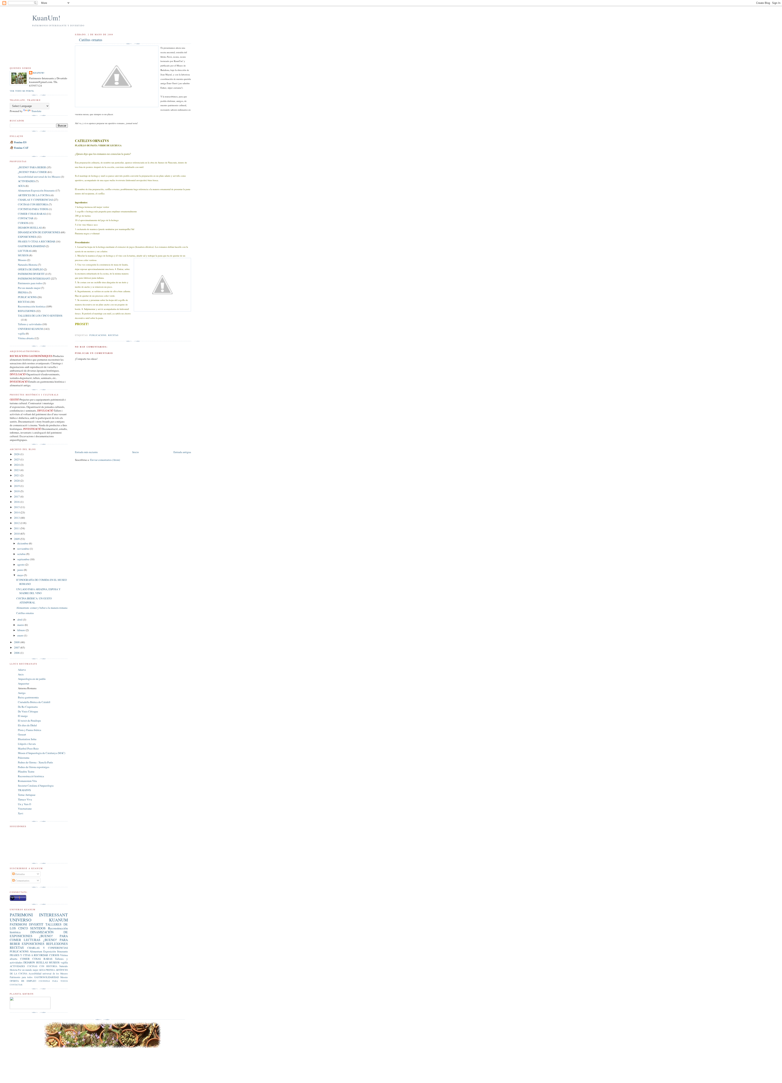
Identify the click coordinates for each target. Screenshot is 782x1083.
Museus (22, 260)
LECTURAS (25, 251)
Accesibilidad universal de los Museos (39, 176)
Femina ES (20, 142)
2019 (17, 486)
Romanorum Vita (27, 781)
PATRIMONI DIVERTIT (31, 274)
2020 (17, 480)
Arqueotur (23, 683)
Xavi (20, 813)
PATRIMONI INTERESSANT (34, 278)
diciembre (23, 543)
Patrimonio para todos (30, 283)
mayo (20, 575)
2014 (17, 512)
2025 (17, 459)
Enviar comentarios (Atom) (105, 460)
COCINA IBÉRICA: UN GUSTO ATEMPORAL (34, 600)
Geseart (22, 734)
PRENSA (23, 292)
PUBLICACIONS (98, 335)
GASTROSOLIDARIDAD (31, 246)
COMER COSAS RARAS (32, 214)
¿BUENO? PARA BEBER (32, 167)
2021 (17, 475)
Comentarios (22, 880)
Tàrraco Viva (25, 799)
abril (20, 619)
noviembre (23, 548)
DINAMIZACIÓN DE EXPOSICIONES (39, 232)
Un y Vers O (24, 804)
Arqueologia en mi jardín (32, 679)
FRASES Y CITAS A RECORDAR (36, 241)
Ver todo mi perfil (22, 90)
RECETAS (113, 335)
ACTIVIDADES (26, 181)
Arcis (21, 674)
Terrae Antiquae (26, 795)
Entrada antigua (182, 452)
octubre (21, 554)
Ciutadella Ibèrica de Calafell (34, 702)
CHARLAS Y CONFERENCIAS (35, 199)
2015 (17, 507)
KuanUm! (46, 17)
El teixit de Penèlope (29, 720)
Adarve (22, 669)
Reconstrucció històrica (31, 776)
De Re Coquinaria (28, 707)
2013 (17, 517)
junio (20, 570)
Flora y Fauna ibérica (29, 730)
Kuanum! (38, 72)
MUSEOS (23, 255)
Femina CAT (21, 148)
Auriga (21, 693)
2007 (17, 647)
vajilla (21, 333)
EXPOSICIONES (27, 237)
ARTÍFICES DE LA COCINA (34, 195)
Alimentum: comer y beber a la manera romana (41, 608)
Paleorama (23, 757)
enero (20, 635)
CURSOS (23, 223)
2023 (17, 470)
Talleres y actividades (30, 324)
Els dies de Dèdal (27, 725)
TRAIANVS (24, 790)
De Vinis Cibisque (28, 711)
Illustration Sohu (27, 739)
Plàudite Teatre (26, 771)
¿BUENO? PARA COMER (32, 172)
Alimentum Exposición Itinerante (36, 190)
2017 (17, 496)
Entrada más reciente (86, 452)
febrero (21, 630)
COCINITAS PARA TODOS (33, 209)
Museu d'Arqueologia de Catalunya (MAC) (41, 753)
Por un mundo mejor (29, 288)
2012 (17, 523)
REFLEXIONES (26, 311)
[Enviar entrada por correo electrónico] (75, 330)
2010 (17, 533)
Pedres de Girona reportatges (33, 767)
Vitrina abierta (26, 338)
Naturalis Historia (27, 264)
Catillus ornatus (90, 39)
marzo (21, 625)
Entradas (20, 874)
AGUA (21, 186)
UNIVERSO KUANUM (30, 329)
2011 (17, 528)
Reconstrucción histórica (31, 306)
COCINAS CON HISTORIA (33, 204)
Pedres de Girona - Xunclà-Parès (35, 762)
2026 (17, 454)
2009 (17, 539)
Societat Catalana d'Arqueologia (36, 785)
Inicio (135, 452)
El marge (23, 716)
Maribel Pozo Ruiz (28, 748)
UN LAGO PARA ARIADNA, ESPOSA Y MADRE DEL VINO (38, 591)
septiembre (23, 559)
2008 (17, 642)
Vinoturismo (25, 808)
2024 (17, 465)
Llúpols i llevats (27, 744)
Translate (36, 111)
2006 (17, 653)
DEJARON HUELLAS (30, 227)
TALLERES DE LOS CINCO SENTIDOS (40, 315)
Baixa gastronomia (28, 697)
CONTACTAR (25, 218)
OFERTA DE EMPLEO (30, 269)
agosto (21, 564)
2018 (17, 491)
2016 (17, 502)
